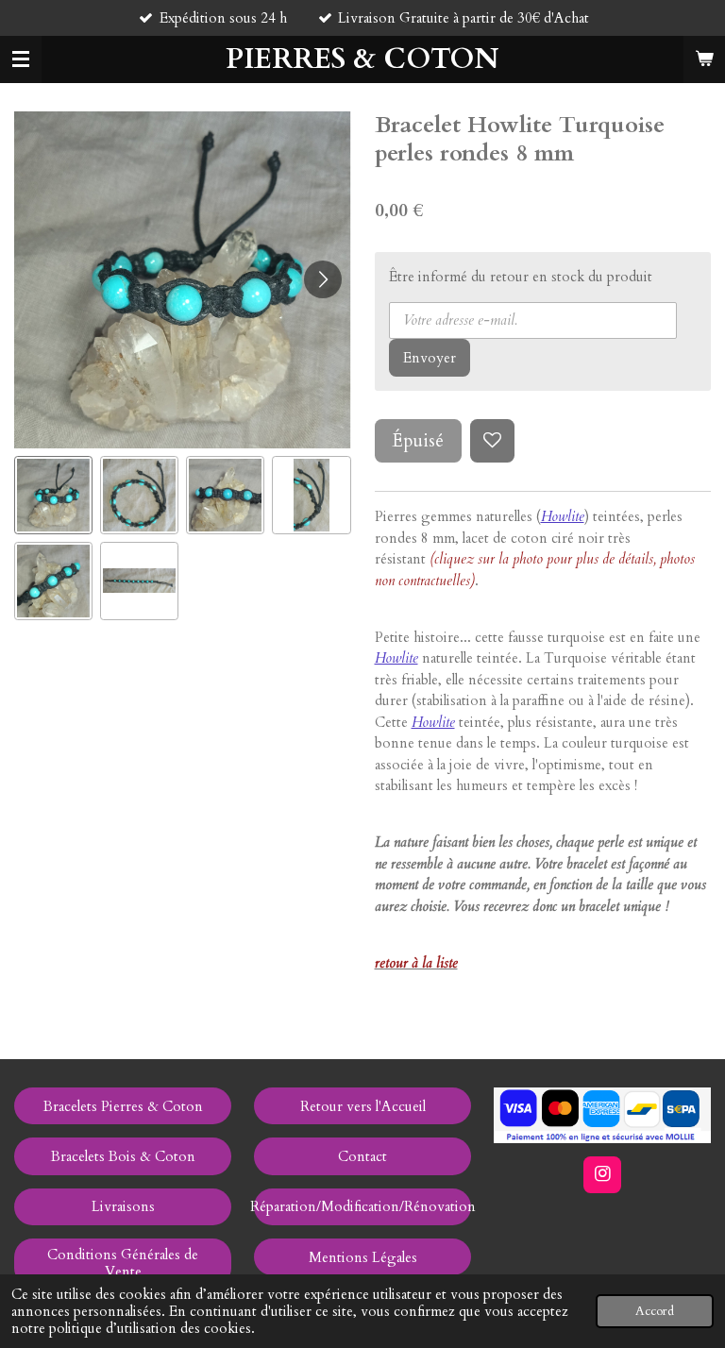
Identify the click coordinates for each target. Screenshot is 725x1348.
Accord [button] (654, 1311)
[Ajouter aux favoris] (492, 441)
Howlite (396, 658)
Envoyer (429, 357)
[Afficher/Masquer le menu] (21, 59)
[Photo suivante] (323, 279)
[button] (53, 495)
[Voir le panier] (704, 59)
